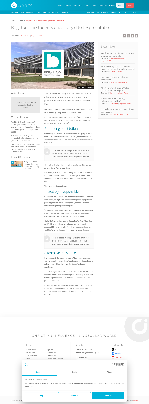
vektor (135, 400)
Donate (129, 5)
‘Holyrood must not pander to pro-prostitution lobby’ (32, 164)
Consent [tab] (39, 372)
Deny (41, 396)
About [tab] (109, 372)
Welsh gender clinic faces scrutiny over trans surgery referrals (118, 54)
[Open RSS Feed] (136, 36)
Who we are (31, 349)
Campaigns (78, 5)
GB (125, 12)
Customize (73, 396)
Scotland (114, 12)
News (60, 5)
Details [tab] (74, 372)
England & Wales (93, 12)
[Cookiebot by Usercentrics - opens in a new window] (114, 364)
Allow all (108, 396)
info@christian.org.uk (89, 352)
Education (46, 12)
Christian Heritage (26, 12)
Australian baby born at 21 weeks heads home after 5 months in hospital (117, 67)
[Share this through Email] (132, 36)
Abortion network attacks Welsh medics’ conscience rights (115, 89)
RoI (130, 12)
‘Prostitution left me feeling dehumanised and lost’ (112, 99)
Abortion (14, 12)
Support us (51, 352)
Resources (103, 5)
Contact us (51, 355)
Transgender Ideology (117, 58)
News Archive (31, 355)
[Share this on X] (124, 36)
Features (68, 5)
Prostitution (25, 36)
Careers (112, 5)
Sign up (120, 5)
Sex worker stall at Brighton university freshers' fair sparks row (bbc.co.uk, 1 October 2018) (24, 138)
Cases (87, 5)
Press (28, 358)
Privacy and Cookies (55, 358)
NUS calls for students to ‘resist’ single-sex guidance (117, 110)
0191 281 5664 (86, 349)
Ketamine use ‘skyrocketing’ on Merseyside (114, 78)
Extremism (56, 12)
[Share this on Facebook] (128, 36)
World (135, 12)
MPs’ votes (30, 352)
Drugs (38, 12)
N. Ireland (104, 12)
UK (120, 12)
